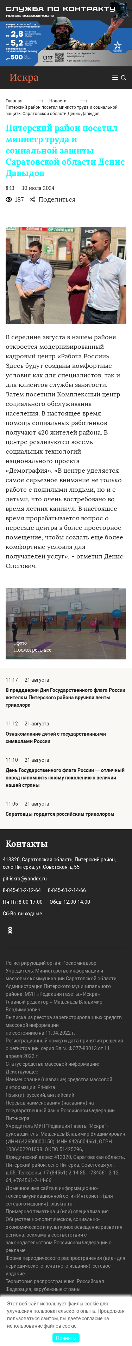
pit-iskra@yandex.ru (25, 878)
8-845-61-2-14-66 (67, 890)
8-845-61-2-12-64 (22, 890)
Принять (66, 1338)
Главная (14, 100)
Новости (58, 100)
